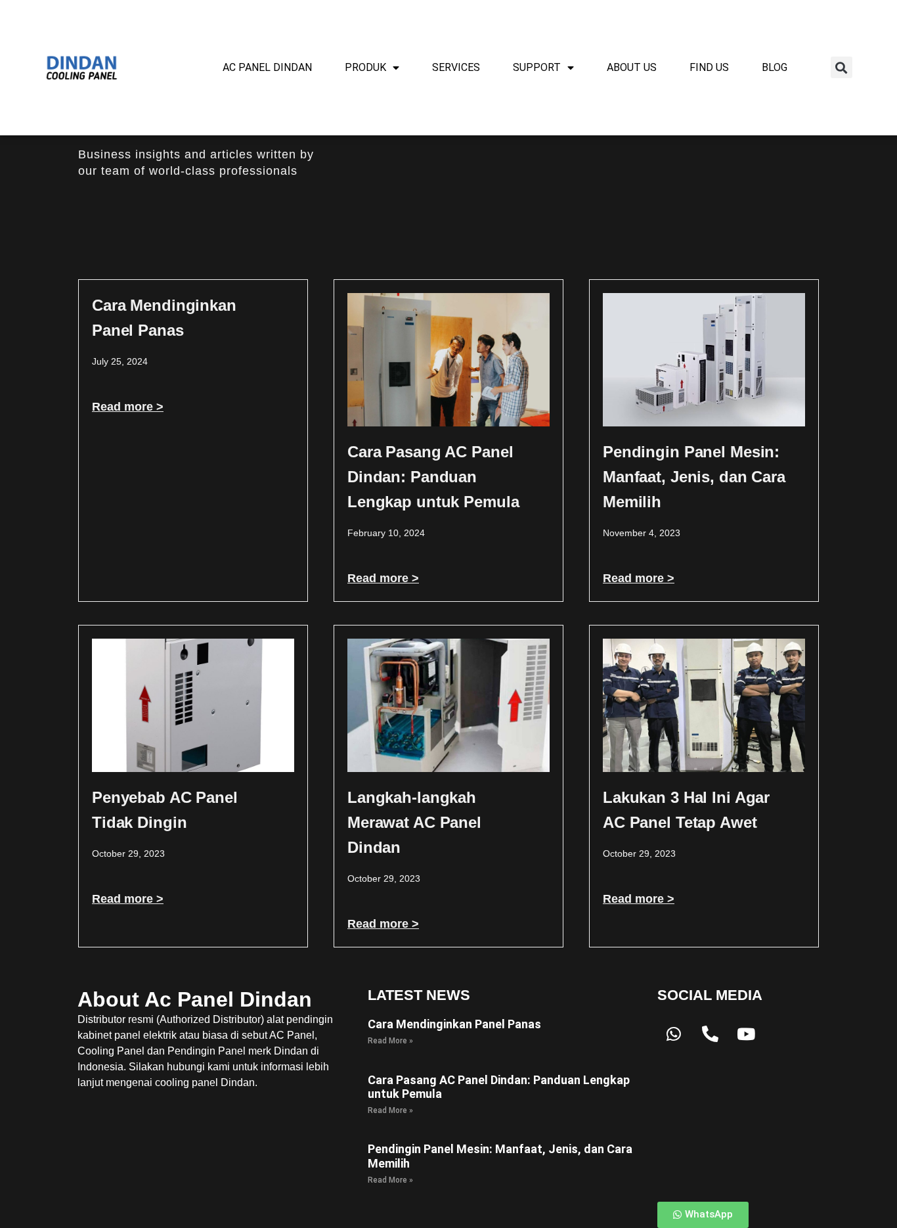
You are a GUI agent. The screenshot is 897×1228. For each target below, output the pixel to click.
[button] (841, 67)
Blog (774, 67)
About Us (632, 67)
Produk (365, 67)
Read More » (390, 1040)
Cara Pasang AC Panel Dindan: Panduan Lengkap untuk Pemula (433, 477)
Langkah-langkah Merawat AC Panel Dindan (414, 822)
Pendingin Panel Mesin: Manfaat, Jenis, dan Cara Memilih (694, 477)
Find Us (709, 67)
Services (456, 67)
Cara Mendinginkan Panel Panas (454, 1024)
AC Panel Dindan (267, 67)
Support (537, 67)
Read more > (128, 406)
